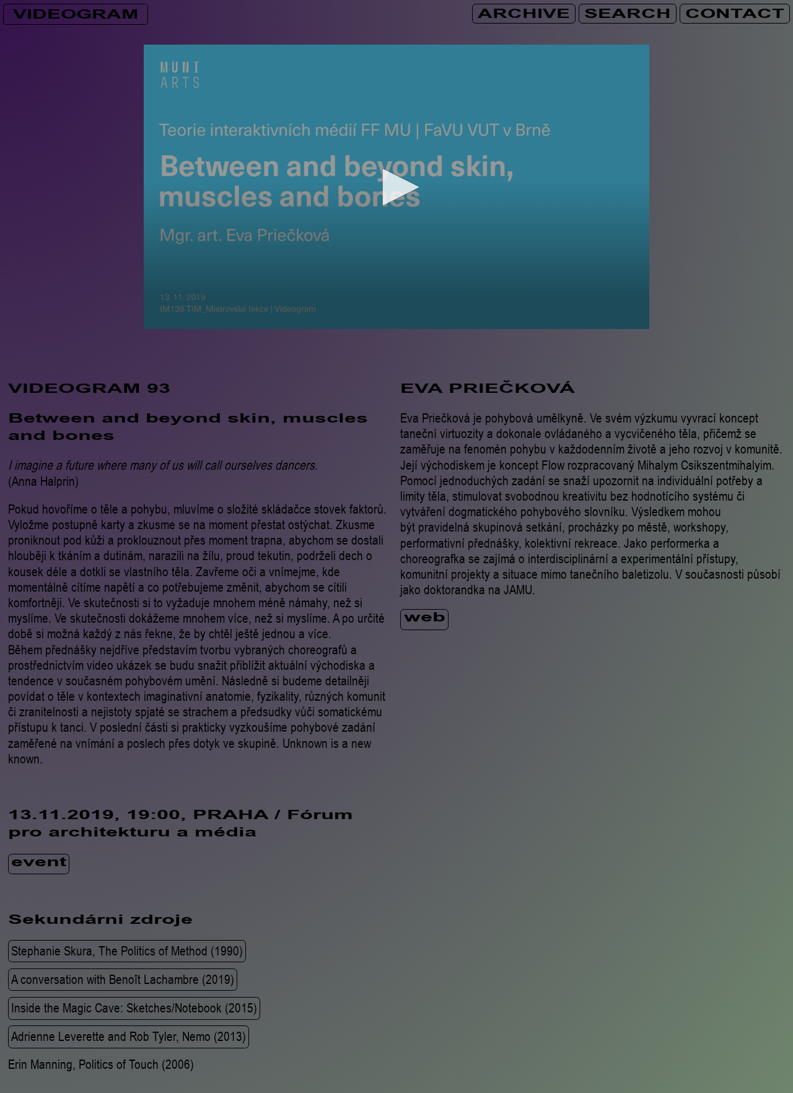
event (38, 863)
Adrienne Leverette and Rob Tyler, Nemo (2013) (128, 1036)
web (424, 619)
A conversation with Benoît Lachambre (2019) (122, 979)
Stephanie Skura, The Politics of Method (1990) (127, 950)
